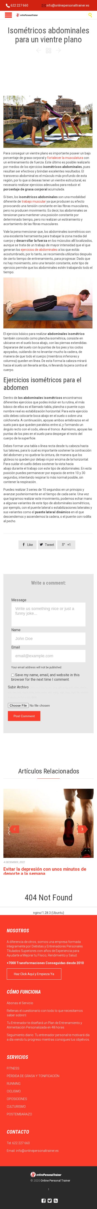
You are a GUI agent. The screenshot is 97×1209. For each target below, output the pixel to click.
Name (16, 630)
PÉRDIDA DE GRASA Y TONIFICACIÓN (33, 1076)
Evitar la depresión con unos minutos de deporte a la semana (44, 871)
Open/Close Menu (8, 15)
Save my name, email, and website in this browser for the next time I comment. (45, 677)
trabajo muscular (34, 201)
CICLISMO (14, 1091)
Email (15, 647)
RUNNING (14, 1083)
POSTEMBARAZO (20, 1114)
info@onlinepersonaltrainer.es (67, 5)
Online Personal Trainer (55, 1180)
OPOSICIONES (17, 1099)
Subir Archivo (48, 692)
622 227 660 (19, 5)
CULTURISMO (16, 1106)
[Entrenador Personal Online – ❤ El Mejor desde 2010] (27, 15)
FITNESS (13, 1068)
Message (18, 600)
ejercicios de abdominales (39, 249)
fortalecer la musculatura (65, 158)
